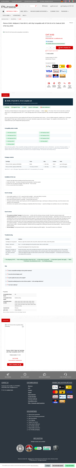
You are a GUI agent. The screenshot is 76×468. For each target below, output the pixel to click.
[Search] (36, 6)
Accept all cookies (70, 465)
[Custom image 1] (48, 66)
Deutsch (62, 1)
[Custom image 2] (38, 448)
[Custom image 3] (47, 448)
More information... (35, 465)
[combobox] (27, 6)
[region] (23, 48)
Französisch (69, 1)
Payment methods (32, 399)
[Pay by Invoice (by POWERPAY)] (56, 71)
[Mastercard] (69, 66)
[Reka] (49, 76)
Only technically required (58, 465)
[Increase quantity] (54, 47)
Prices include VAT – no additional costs (54, 38)
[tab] (5, 95)
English (65, 1)
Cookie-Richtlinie (32, 396)
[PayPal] (63, 71)
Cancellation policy (32, 401)
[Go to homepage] (9, 6)
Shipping (30, 458)
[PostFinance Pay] (62, 66)
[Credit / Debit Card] (55, 76)
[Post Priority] (62, 392)
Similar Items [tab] (6, 320)
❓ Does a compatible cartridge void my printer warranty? (19, 270)
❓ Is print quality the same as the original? (16, 277)
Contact (30, 390)
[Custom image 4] (56, 448)
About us (30, 386)
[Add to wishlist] (22, 326)
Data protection (32, 394)
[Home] (3, 11)
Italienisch (73, 1)
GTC (29, 388)
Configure (48, 465)
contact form (9, 390)
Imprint (29, 392)
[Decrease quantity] (47, 47)
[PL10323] (23, 47)
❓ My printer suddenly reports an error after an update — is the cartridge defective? (25, 281)
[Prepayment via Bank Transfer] (62, 76)
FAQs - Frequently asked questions (36, 403)
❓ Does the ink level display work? (14, 274)
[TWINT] (55, 66)
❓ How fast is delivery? (12, 284)
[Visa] (49, 71)
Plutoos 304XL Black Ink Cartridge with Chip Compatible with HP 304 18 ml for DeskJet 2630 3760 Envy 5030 (15, 351)
